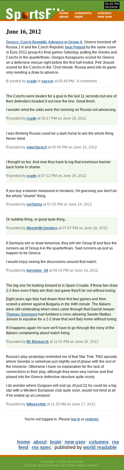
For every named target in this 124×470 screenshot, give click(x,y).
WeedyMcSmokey (41, 228)
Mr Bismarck (37, 342)
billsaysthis (36, 404)
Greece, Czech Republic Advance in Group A (44, 42)
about (64, 16)
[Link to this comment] (7, 118)
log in (75, 419)
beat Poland (75, 47)
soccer (48, 81)
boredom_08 (37, 270)
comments (83, 13)
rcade (32, 81)
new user (105, 16)
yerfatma (34, 204)
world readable (100, 447)
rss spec (41, 447)
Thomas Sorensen (21, 314)
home (63, 13)
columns (104, 13)
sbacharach (36, 147)
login (79, 16)
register (92, 419)
